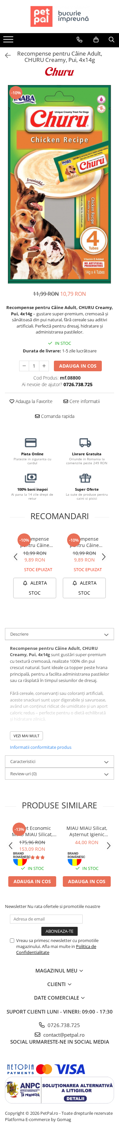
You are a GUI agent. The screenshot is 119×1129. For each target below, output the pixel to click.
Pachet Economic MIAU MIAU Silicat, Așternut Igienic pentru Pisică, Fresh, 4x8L (32, 831)
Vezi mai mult (26, 735)
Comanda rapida (57, 416)
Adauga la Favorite (33, 401)
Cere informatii (84, 401)
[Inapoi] (5, 55)
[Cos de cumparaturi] (96, 39)
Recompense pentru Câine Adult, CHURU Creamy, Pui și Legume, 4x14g (84, 542)
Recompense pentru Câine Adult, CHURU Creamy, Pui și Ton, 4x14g (35, 542)
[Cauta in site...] (111, 39)
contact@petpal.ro (63, 1034)
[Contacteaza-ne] (79, 39)
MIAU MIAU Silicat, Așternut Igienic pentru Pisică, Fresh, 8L (86, 831)
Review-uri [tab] (23, 774)
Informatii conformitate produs (40, 747)
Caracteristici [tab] (22, 761)
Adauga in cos (78, 366)
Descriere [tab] (19, 634)
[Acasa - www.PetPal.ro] (59, 16)
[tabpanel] (59, 184)
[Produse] (9, 41)
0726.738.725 (63, 1025)
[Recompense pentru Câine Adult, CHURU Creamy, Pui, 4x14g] (59, 184)
